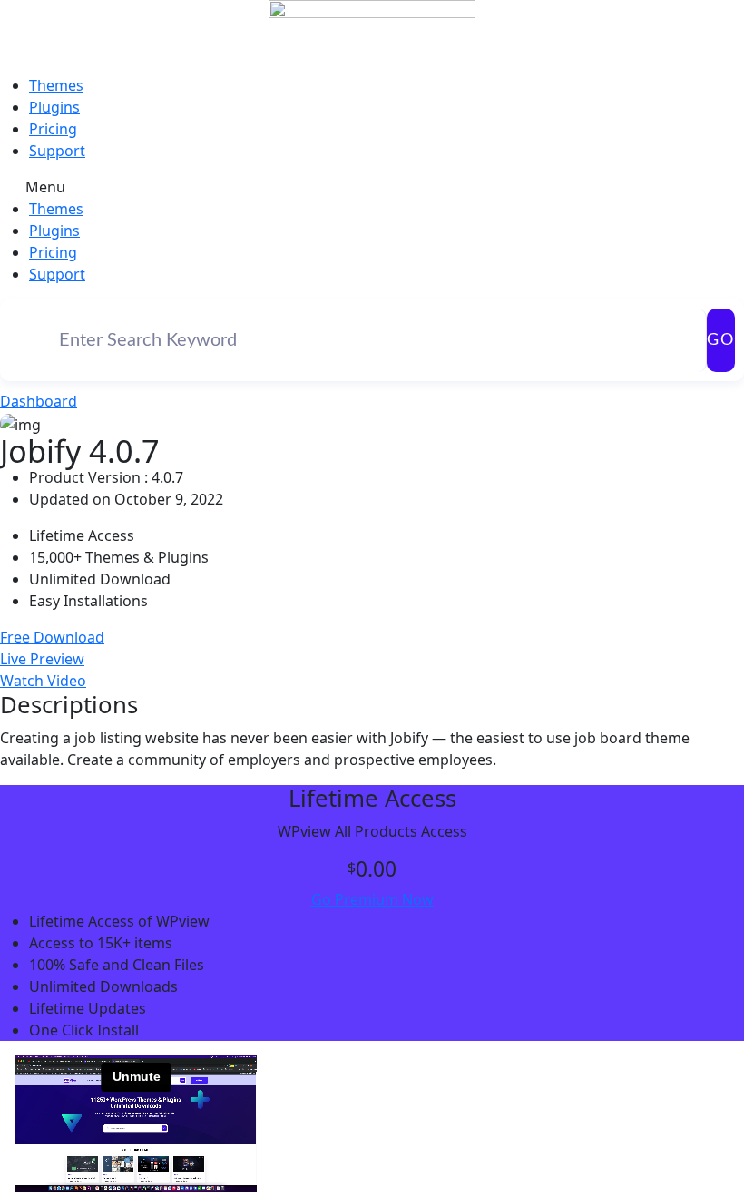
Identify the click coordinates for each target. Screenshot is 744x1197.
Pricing (53, 129)
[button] (372, 187)
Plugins (54, 107)
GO (721, 340)
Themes (56, 85)
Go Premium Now (372, 899)
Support (57, 151)
